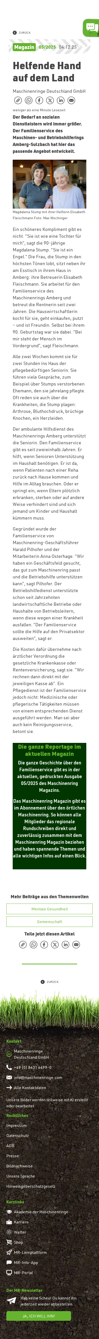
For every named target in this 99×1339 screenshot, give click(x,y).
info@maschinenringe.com (38, 1077)
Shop (18, 1242)
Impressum (16, 1125)
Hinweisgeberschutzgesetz (31, 1186)
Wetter (20, 1232)
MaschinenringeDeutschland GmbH (31, 1054)
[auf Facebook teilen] (39, 100)
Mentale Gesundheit (49, 908)
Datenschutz (17, 1135)
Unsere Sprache (20, 1176)
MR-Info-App (26, 1262)
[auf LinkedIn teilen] (60, 100)
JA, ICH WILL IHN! (39, 1315)
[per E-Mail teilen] (71, 100)
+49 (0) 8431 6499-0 (33, 1067)
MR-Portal (23, 1272)
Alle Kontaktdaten (30, 1087)
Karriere (21, 1221)
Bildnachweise (19, 1165)
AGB (10, 1145)
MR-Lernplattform (30, 1252)
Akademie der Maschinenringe (41, 1211)
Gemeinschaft (49, 921)
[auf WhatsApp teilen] (28, 100)
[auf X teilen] (50, 100)
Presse (12, 1155)
